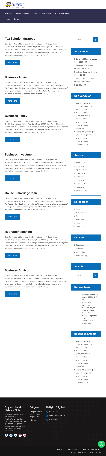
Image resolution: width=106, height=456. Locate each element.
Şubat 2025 (80, 166)
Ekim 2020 (80, 187)
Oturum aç (80, 245)
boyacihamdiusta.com (57, 415)
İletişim (17, 19)
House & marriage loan (21, 193)
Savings (79, 223)
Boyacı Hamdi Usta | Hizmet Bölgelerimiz (36, 414)
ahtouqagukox (81, 119)
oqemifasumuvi (82, 144)
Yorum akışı (80, 252)
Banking (79, 209)
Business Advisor (17, 77)
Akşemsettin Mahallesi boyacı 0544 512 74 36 (88, 307)
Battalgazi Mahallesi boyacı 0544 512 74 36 (90, 297)
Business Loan (81, 213)
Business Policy (16, 116)
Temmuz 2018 (81, 191)
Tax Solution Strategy (20, 38)
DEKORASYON (81, 85)
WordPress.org (81, 256)
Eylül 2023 (80, 177)
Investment (80, 220)
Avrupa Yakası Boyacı (62, 13)
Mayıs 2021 (80, 184)
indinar (91, 135)
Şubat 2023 (80, 180)
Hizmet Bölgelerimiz (23, 13)
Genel (78, 216)
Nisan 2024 (80, 173)
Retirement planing (18, 231)
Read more (12, 62)
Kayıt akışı (80, 248)
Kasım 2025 (80, 163)
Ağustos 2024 (81, 170)
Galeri (8, 19)
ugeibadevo (80, 128)
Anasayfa (8, 13)
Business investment (20, 154)
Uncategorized (81, 227)
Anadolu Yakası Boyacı (42, 13)
